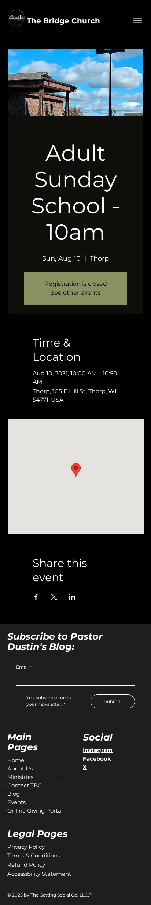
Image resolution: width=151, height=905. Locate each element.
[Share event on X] (54, 597)
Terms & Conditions (33, 855)
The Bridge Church (63, 20)
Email (24, 667)
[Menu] (137, 20)
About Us (20, 768)
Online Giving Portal (35, 810)
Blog (13, 793)
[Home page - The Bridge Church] (101, 12)
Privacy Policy (26, 846)
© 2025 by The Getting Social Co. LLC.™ (50, 895)
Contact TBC (24, 785)
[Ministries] (59, 777)
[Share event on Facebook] (36, 597)
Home (15, 760)
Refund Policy (26, 864)
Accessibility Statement (39, 873)
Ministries (20, 776)
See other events (76, 292)
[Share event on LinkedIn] (72, 597)
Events (16, 802)
